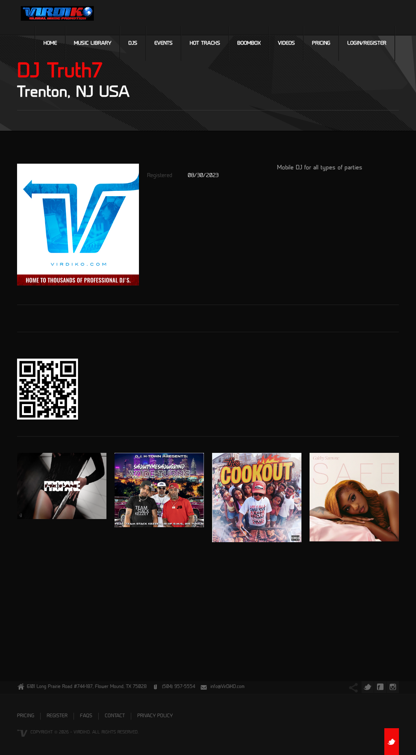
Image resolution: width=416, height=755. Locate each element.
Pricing (321, 43)
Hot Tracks (205, 43)
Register (57, 716)
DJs (132, 43)
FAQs (86, 716)
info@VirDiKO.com (227, 687)
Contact (115, 716)
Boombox (249, 43)
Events (163, 43)
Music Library (92, 43)
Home (50, 43)
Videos (286, 43)
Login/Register (366, 43)
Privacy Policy (155, 716)
